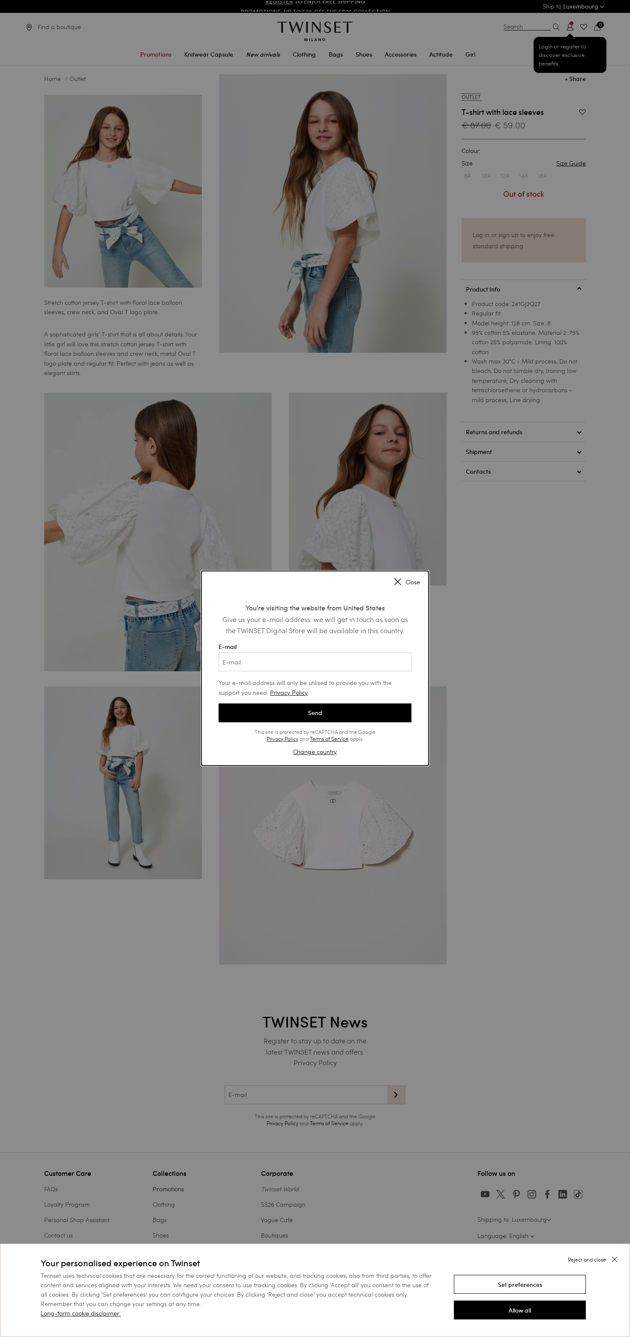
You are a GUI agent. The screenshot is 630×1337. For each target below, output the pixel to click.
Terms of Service (329, 738)
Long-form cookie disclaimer (80, 1313)
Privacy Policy (289, 692)
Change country (315, 752)
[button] (520, 1284)
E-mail (228, 647)
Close (412, 582)
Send (315, 713)
